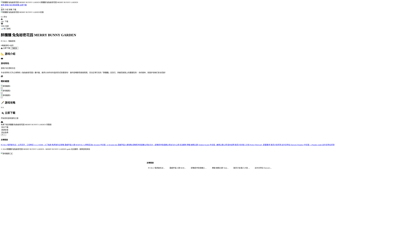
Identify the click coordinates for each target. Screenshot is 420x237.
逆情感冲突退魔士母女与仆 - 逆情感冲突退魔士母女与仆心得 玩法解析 (159, 145)
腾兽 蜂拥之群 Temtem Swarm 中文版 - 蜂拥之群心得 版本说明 (211, 145)
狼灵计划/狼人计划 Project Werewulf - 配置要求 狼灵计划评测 (258, 145)
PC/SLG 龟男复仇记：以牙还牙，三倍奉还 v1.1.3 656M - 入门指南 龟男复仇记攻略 (33, 145)
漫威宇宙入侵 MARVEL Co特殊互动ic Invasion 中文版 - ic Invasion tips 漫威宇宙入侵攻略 (98, 145)
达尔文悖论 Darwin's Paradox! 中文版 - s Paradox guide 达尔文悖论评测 (308, 145)
